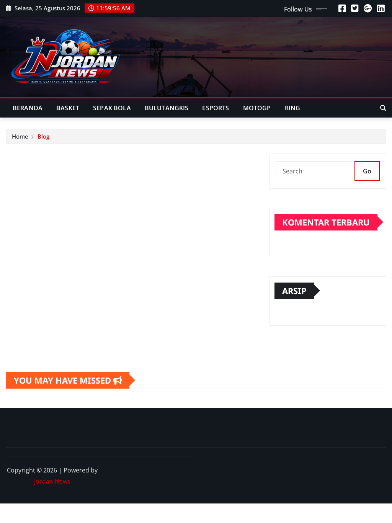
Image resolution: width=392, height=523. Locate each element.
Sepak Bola (112, 108)
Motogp (257, 108)
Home (20, 136)
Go (367, 171)
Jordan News (52, 481)
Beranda (27, 108)
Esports (215, 108)
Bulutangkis (167, 108)
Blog (43, 136)
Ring (293, 108)
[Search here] (383, 108)
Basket (67, 108)
